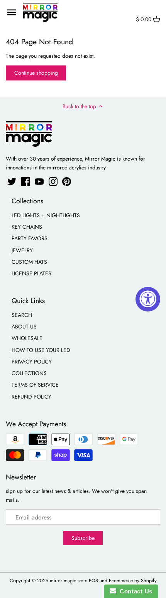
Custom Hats (29, 262)
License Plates (31, 273)
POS (93, 580)
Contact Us (134, 591)
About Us (24, 326)
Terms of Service (35, 385)
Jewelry (22, 250)
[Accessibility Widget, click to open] (148, 299)
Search (22, 315)
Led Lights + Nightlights (46, 215)
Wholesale (27, 338)
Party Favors (29, 238)
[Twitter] (11, 181)
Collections (29, 373)
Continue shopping (36, 73)
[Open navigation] (11, 12)
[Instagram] (53, 181)
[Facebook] (25, 181)
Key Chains (27, 227)
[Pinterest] (66, 181)
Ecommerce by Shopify (133, 580)
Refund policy (31, 396)
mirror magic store (68, 580)
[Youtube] (39, 181)
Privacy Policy (32, 361)
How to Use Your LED (41, 350)
